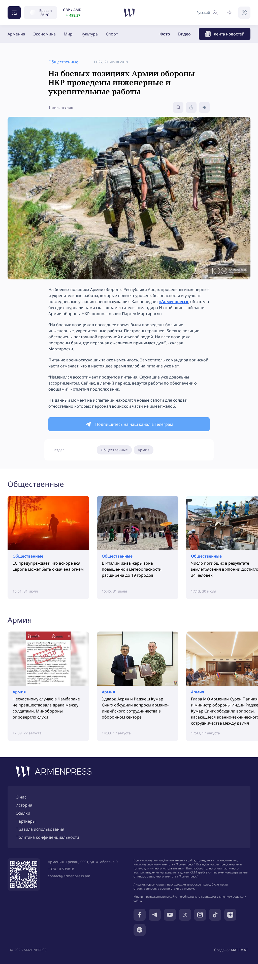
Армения (16, 34)
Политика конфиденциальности (47, 837)
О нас (21, 797)
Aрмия (143, 449)
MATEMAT (239, 949)
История (24, 805)
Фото (164, 34)
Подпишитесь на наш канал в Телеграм (134, 424)
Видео (184, 34)
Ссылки (23, 813)
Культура (89, 34)
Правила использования (40, 829)
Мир (68, 34)
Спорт (112, 34)
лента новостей (229, 34)
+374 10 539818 (61, 868)
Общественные (114, 449)
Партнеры (26, 821)
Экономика (44, 34)
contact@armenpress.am (69, 875)
